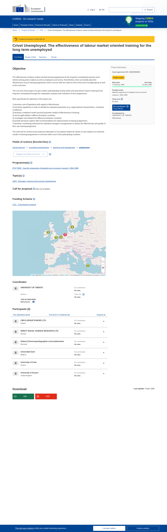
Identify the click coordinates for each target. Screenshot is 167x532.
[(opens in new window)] (30, 8)
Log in (92, 10)
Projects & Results (42, 25)
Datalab (79, 25)
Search (87, 25)
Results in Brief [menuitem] (30, 57)
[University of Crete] (88, 265)
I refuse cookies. (143, 528)
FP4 (41, 30)
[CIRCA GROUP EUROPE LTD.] (48, 232)
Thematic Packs (26, 25)
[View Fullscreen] (103, 259)
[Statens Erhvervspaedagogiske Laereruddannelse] (72, 227)
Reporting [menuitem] (42, 57)
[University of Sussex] (56, 237)
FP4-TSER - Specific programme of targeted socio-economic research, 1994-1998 (45, 168)
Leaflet (33, 275)
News (71, 25)
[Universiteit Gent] (61, 237)
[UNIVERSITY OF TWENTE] (65, 234)
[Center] (103, 267)
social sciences (18, 148)
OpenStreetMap (47, 275)
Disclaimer (102, 275)
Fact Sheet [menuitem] (18, 57)
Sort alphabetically (21, 315)
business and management (64, 148)
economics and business (39, 148)
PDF (48, 396)
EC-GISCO (66, 275)
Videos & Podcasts (59, 25)
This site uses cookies (24, 528)
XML (25, 396)
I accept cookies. (109, 528)
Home (16, 25)
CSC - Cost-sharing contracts (24, 205)
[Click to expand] (103, 321)
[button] (101, 9)
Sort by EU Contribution (59, 315)
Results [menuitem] (54, 57)
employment (84, 148)
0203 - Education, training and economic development (34, 181)
